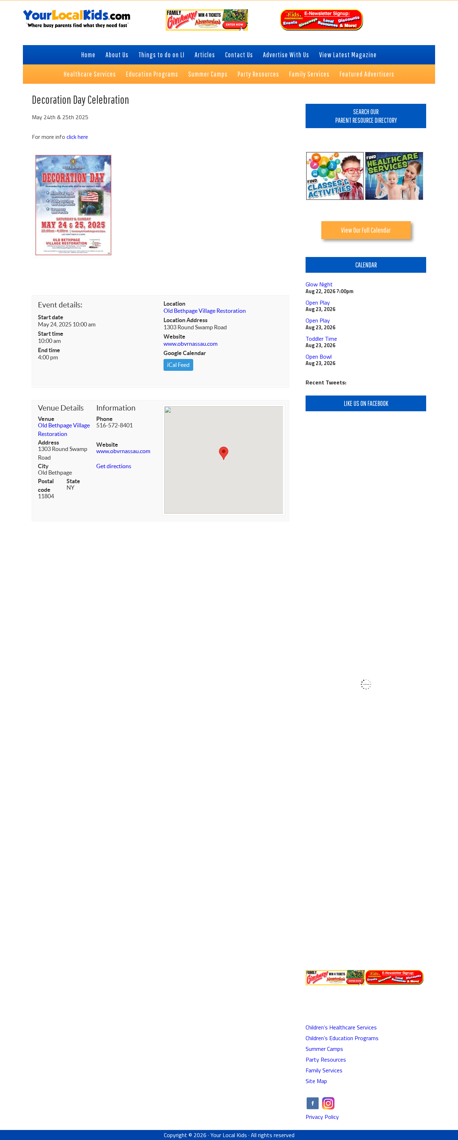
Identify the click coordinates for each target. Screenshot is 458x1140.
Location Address (186, 320)
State (73, 481)
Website (174, 336)
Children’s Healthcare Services (341, 1027)
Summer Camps (324, 1048)
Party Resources (326, 1059)
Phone (104, 419)
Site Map (316, 1081)
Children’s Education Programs (342, 1038)
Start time (50, 333)
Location (174, 303)
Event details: (60, 305)
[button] (223, 453)
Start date (50, 317)
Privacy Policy (322, 1116)
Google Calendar (185, 353)
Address (48, 442)
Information (116, 408)
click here (77, 136)
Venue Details (61, 408)
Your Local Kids (228, 1135)
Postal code (46, 485)
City (43, 466)
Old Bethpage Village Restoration (205, 310)
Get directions (113, 466)
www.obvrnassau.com (191, 343)
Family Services (324, 1070)
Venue (46, 419)
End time (49, 350)
